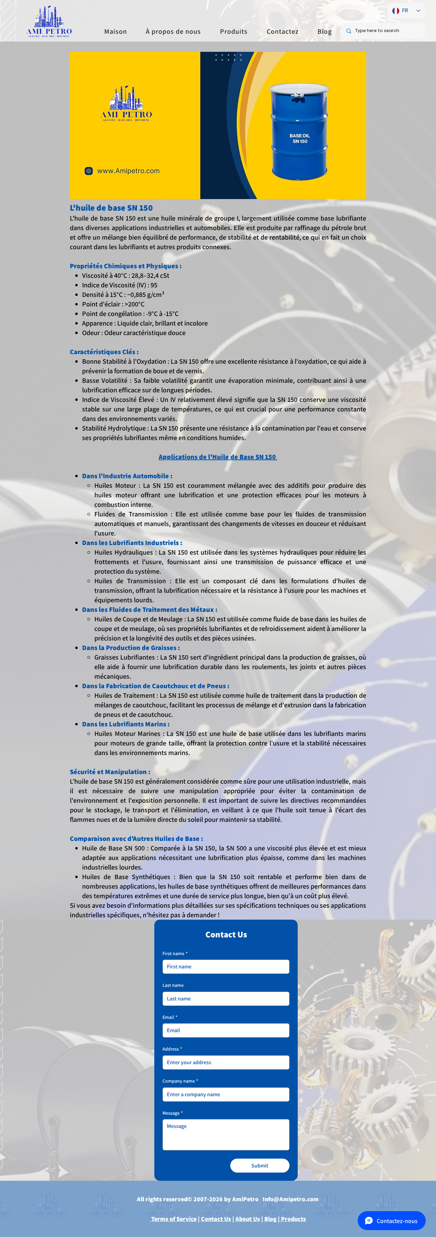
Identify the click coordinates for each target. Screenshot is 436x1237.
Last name (173, 985)
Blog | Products (285, 1219)
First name (175, 953)
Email (169, 1017)
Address (172, 1049)
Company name (180, 1081)
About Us (247, 1219)
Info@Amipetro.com (291, 1199)
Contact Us (216, 1219)
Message (172, 1113)
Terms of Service (173, 1219)
